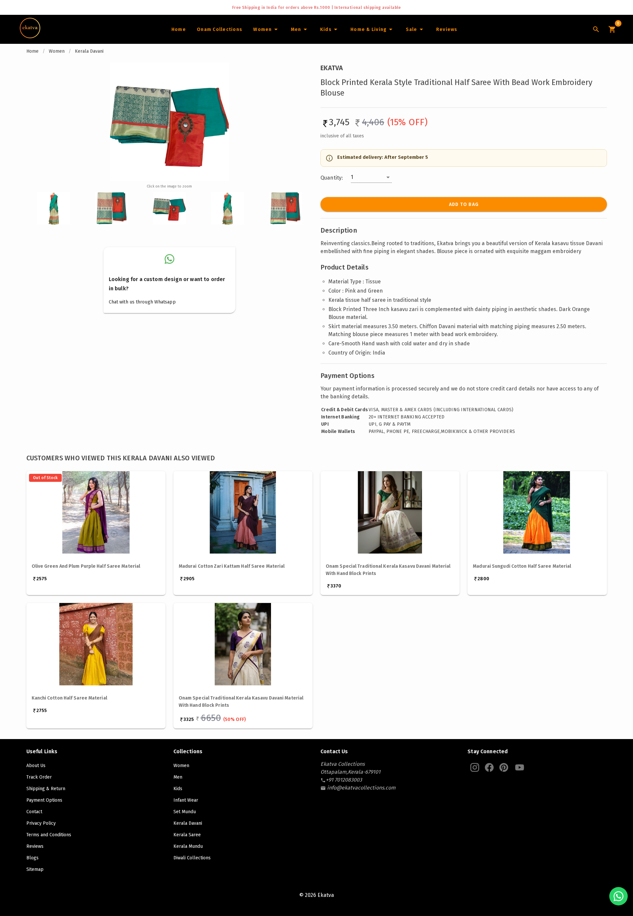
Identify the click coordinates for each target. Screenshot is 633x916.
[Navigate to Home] (30, 36)
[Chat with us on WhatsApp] (618, 896)
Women (57, 51)
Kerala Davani (89, 51)
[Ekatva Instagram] (474, 767)
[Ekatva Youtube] (519, 767)
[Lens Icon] (596, 29)
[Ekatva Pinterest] (504, 767)
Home (32, 51)
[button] (371, 177)
